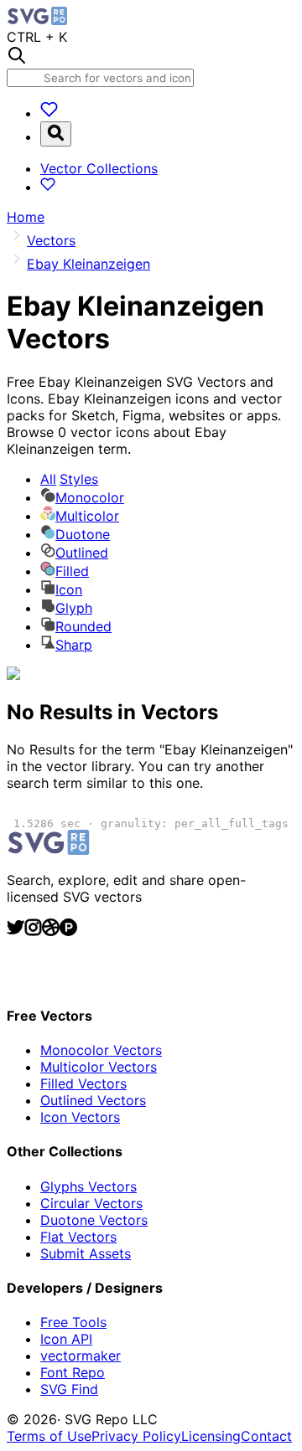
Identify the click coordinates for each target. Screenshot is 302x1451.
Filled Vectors (83, 1083)
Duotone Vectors (94, 1220)
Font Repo (72, 1372)
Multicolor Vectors (98, 1066)
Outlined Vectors (93, 1100)
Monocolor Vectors (101, 1050)
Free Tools (73, 1322)
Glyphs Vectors (88, 1186)
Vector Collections (99, 168)
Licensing (211, 1436)
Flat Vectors (78, 1236)
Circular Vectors (91, 1203)
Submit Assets (85, 1253)
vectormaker (80, 1355)
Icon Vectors (80, 1117)
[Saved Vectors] (49, 113)
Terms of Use (49, 1436)
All (69, 479)
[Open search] (55, 134)
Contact (266, 1436)
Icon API (66, 1338)
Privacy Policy (136, 1436)
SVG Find (69, 1389)
